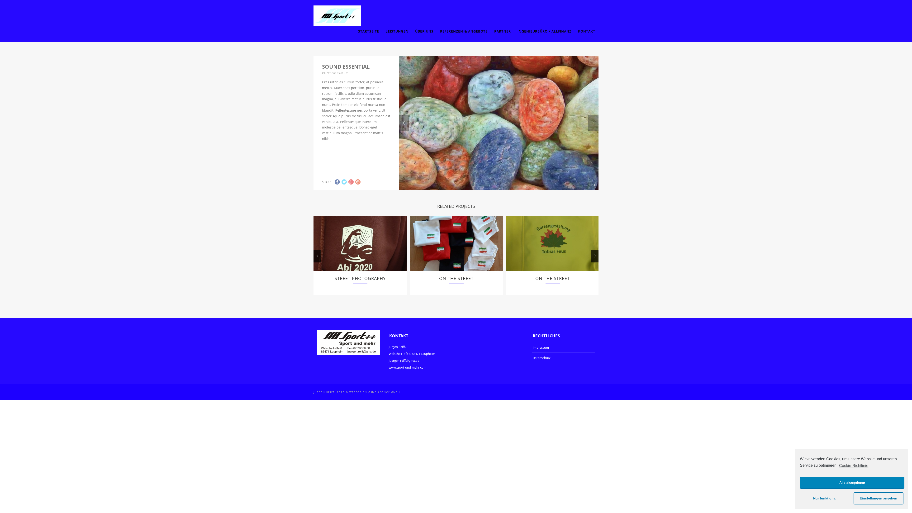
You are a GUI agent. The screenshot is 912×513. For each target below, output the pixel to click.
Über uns (424, 31)
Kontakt (586, 31)
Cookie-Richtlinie (853, 466)
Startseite (368, 31)
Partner (502, 31)
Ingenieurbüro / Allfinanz (544, 31)
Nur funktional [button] (824, 498)
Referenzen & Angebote (464, 31)
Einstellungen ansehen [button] (878, 498)
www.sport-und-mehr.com (407, 367)
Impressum (541, 347)
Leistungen (397, 31)
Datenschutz (542, 358)
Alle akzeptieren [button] (852, 482)
